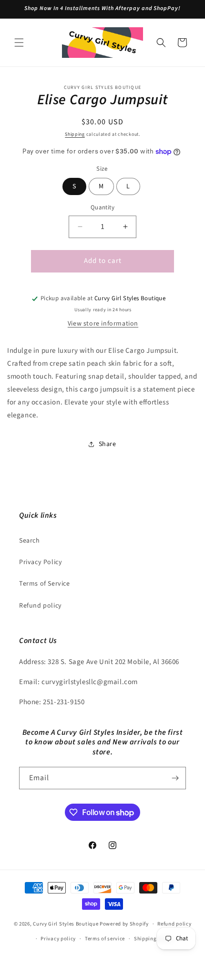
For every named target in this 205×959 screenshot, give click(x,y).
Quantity (102, 207)
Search (29, 540)
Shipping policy (154, 938)
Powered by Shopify (124, 923)
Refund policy (40, 605)
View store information (103, 323)
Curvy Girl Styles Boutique (65, 923)
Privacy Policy (40, 562)
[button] (19, 42)
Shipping (75, 134)
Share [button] (107, 444)
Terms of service (105, 938)
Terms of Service (44, 583)
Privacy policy (58, 938)
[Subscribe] (174, 778)
